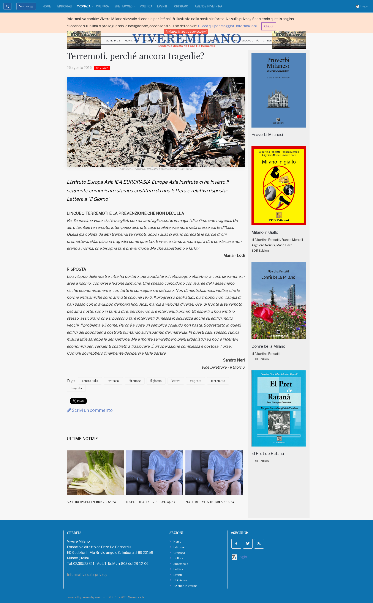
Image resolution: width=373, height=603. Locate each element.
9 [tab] (178, 517)
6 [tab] (159, 517)
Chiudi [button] (268, 26)
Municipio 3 (113, 40)
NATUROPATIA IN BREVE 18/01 (209, 502)
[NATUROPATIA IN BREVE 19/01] (154, 472)
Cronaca (84, 6)
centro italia (90, 381)
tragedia (76, 388)
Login (363, 6)
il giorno (156, 381)
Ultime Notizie (82, 438)
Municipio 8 (210, 40)
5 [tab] (152, 517)
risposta (195, 381)
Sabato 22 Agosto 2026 (83, 32)
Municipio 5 (151, 40)
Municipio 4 (132, 40)
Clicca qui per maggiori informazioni (227, 26)
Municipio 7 (190, 40)
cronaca (113, 381)
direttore (135, 381)
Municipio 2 (93, 40)
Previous (63, 482)
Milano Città (250, 40)
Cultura (102, 6)
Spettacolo (124, 6)
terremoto (218, 381)
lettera (175, 381)
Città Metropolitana (277, 40)
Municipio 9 (229, 40)
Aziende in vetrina (208, 6)
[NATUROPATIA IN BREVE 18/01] (214, 472)
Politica (146, 6)
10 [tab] (185, 517)
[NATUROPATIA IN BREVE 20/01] (95, 472)
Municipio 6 (171, 40)
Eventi (162, 6)
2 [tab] (133, 517)
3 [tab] (140, 517)
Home (47, 6)
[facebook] (236, 544)
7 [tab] (165, 517)
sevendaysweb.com (95, 597)
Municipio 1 (74, 40)
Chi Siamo (181, 6)
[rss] (259, 544)
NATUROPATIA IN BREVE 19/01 (150, 502)
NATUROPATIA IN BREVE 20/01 (91, 502)
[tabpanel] (96, 479)
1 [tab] (127, 517)
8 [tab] (172, 517)
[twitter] (248, 544)
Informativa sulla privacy (87, 575)
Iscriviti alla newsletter (289, 32)
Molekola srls (136, 597)
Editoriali (64, 6)
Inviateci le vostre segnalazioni (186, 31)
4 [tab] (146, 517)
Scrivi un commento (92, 410)
